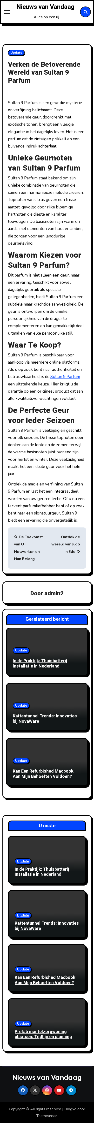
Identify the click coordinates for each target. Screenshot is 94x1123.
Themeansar (46, 1115)
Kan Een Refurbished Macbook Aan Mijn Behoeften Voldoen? (43, 774)
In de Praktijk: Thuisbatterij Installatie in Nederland (40, 663)
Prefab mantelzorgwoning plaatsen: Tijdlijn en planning (43, 1034)
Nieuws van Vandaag (45, 7)
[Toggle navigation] (7, 12)
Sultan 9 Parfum (65, 376)
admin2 (54, 593)
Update (16, 52)
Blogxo (70, 1109)
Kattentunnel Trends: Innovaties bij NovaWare (45, 719)
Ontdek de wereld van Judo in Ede (65, 544)
